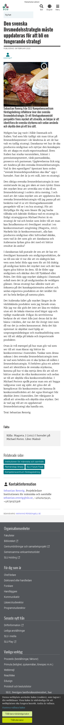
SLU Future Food (35, 466)
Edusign (8, 680)
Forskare (8, 585)
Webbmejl (9, 669)
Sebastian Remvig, (14, 490)
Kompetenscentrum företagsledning (22, 472)
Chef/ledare (10, 574)
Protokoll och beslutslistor (17, 686)
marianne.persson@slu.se (28, 514)
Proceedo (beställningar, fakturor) (21, 658)
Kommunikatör (11, 596)
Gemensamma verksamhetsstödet (22, 552)
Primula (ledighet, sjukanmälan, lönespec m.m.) (28, 664)
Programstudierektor (14, 607)
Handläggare (10, 591)
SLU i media (10, 636)
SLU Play (8, 641)
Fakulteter (9, 535)
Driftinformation (12, 625)
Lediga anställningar (14, 630)
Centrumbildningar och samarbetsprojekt (25, 546)
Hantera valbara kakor (13, 707)
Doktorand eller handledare (18, 580)
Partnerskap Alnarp (14, 466)
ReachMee (9, 675)
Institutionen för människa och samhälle (24, 461)
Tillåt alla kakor (17, 720)
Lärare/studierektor (14, 602)
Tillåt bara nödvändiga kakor (17, 714)
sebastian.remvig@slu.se (18, 497)
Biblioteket (9, 541)
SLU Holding (10, 557)
